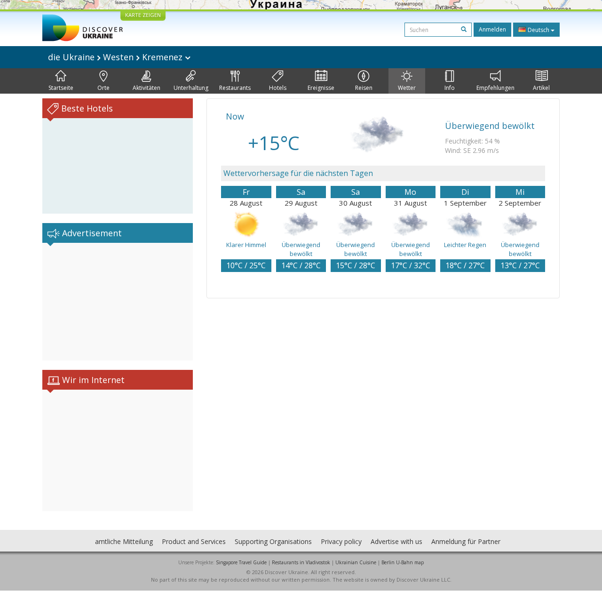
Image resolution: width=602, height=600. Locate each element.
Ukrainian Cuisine (355, 562)
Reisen (363, 88)
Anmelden (492, 29)
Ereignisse (321, 88)
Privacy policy (341, 541)
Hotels (277, 88)
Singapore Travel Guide (241, 562)
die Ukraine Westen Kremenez (116, 57)
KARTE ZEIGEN (143, 14)
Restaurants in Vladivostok (301, 562)
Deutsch (538, 30)
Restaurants (235, 88)
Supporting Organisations (273, 541)
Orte (103, 88)
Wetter (407, 88)
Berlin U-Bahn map (402, 562)
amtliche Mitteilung (124, 541)
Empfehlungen (495, 88)
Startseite (60, 88)
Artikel (541, 88)
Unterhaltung (191, 88)
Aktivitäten (146, 88)
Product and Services (194, 541)
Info (449, 88)
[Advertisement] (117, 301)
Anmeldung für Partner (465, 541)
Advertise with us (396, 541)
